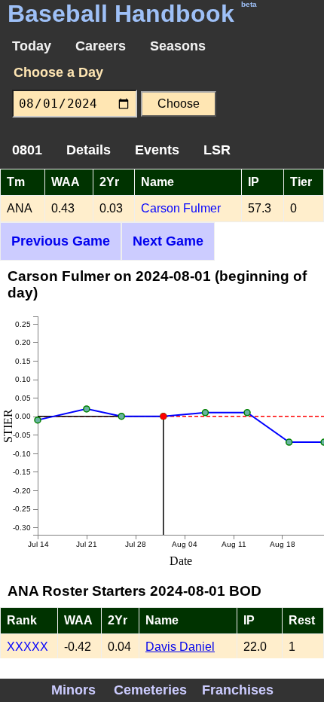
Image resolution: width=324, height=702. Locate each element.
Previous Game (60, 241)
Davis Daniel (180, 646)
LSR (217, 149)
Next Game (168, 241)
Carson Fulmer (181, 208)
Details (88, 149)
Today (31, 45)
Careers (100, 45)
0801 (27, 149)
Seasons (178, 45)
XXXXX (27, 646)
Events (157, 149)
